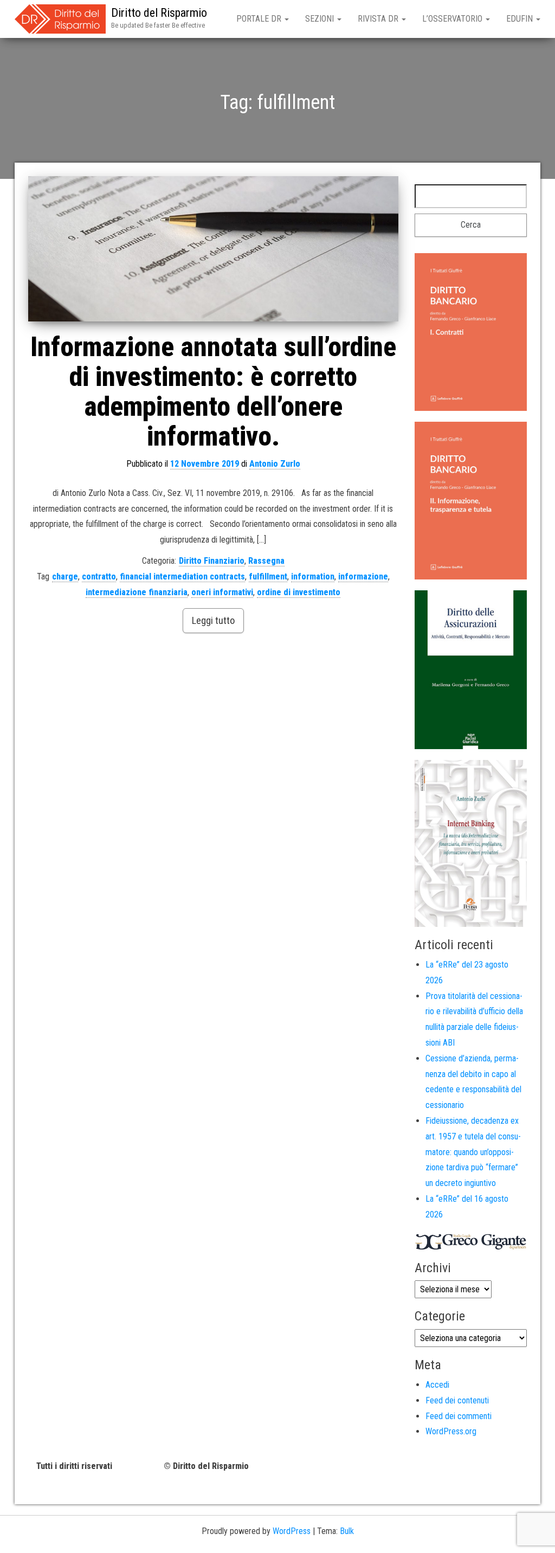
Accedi (437, 1385)
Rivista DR (379, 19)
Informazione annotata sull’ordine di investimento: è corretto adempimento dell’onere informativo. (213, 391)
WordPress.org (450, 1431)
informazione (363, 576)
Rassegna (266, 561)
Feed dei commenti (458, 1416)
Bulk (347, 1531)
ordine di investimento (298, 592)
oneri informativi (222, 592)
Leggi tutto (213, 620)
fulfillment (268, 576)
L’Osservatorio (453, 19)
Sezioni (320, 19)
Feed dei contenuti (457, 1400)
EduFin (520, 19)
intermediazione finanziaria (137, 592)
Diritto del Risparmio (159, 13)
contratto (99, 576)
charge (65, 576)
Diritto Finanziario (211, 561)
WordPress (292, 1531)
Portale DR (259, 19)
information (312, 576)
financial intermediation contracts (182, 576)
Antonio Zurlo (274, 464)
